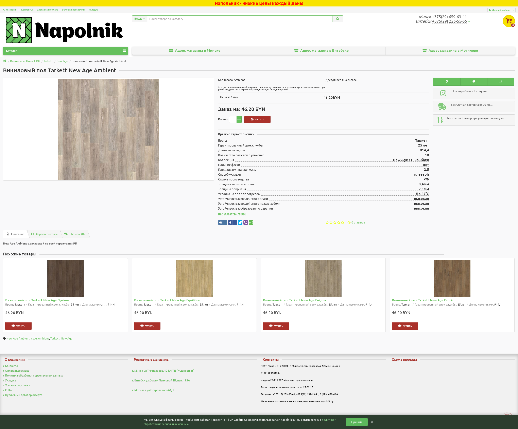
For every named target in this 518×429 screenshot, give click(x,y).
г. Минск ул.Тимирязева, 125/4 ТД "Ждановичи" (163, 370)
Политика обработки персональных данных (34, 375)
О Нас (9, 390)
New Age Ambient (18, 338)
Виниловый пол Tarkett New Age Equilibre (167, 300)
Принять (356, 422)
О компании (10, 9)
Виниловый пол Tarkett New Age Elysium (37, 300)
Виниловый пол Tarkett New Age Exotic (422, 300)
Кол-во (222, 119)
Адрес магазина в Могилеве (453, 50)
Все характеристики (232, 213)
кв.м (34, 338)
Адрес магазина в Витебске (324, 50)
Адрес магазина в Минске (197, 50)
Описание (17, 234)
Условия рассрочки (73, 9)
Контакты (27, 9)
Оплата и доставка (17, 370)
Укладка (93, 9)
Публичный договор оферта (23, 394)
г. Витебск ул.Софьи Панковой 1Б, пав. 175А (161, 380)
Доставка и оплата (47, 9)
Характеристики (46, 234)
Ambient (43, 338)
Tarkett (55, 338)
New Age (66, 338)
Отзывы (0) (77, 234)
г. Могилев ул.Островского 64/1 (153, 390)
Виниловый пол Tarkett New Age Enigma (294, 300)
